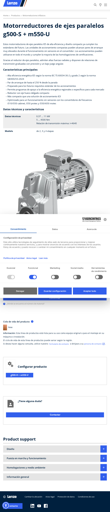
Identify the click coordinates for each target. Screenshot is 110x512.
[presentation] (4, 304)
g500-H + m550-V (20, 375)
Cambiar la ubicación (33, 496)
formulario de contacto (59, 344)
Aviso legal (50, 496)
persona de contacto (93, 344)
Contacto (13, 506)
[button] (55, 449)
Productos (15, 15)
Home (5, 15)
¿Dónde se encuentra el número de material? (25, 303)
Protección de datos (66, 496)
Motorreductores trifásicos (34, 15)
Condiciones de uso (86, 496)
